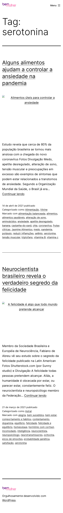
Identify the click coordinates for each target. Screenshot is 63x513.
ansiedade (23, 221)
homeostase (20, 427)
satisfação (8, 442)
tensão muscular (11, 237)
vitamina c (52, 237)
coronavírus (45, 225)
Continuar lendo (13, 194)
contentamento (41, 419)
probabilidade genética (37, 439)
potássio (7, 233)
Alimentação (32, 209)
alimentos (52, 213)
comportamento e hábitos (16, 419)
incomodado (9, 430)
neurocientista (39, 430)
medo (37, 229)
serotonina (50, 233)
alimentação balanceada (31, 213)
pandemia (46, 229)
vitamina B (40, 237)
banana (6, 225)
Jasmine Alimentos (22, 229)
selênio (39, 233)
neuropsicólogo (10, 434)
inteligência (23, 430)
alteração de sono (36, 217)
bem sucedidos (35, 415)
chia (35, 225)
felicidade (31, 423)
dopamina (7, 423)
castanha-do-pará (22, 225)
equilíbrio (20, 423)
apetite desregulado (41, 221)
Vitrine (43, 209)
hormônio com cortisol (41, 427)
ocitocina (49, 434)
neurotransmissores (31, 434)
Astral (28, 411)
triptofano (27, 237)
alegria (22, 415)
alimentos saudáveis (13, 217)
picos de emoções (12, 439)
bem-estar (51, 415)
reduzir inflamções (23, 233)
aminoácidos (9, 221)
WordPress (9, 500)
